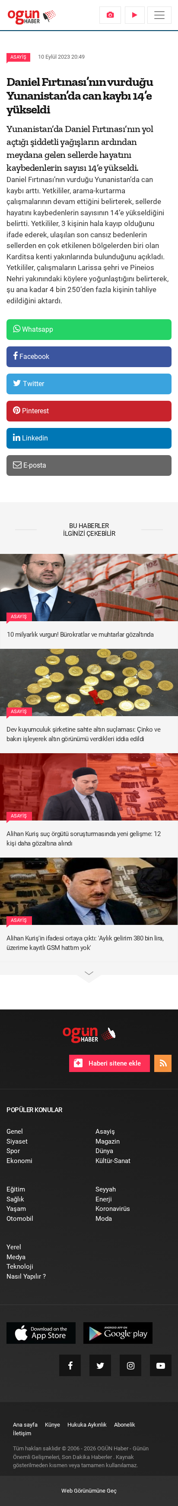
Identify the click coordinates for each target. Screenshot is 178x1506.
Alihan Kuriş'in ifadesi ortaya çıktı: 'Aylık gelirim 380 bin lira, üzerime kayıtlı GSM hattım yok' (84, 943)
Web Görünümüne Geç (89, 1490)
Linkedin (34, 438)
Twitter (32, 384)
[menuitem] (110, 15)
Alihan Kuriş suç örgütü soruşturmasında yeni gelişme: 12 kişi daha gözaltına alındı (83, 839)
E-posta (34, 465)
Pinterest (34, 411)
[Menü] (159, 15)
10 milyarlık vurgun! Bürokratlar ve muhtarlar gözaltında (80, 634)
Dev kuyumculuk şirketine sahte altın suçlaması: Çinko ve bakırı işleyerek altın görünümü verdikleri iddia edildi (83, 734)
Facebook (33, 356)
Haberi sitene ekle (114, 1063)
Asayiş (18, 57)
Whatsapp (36, 329)
